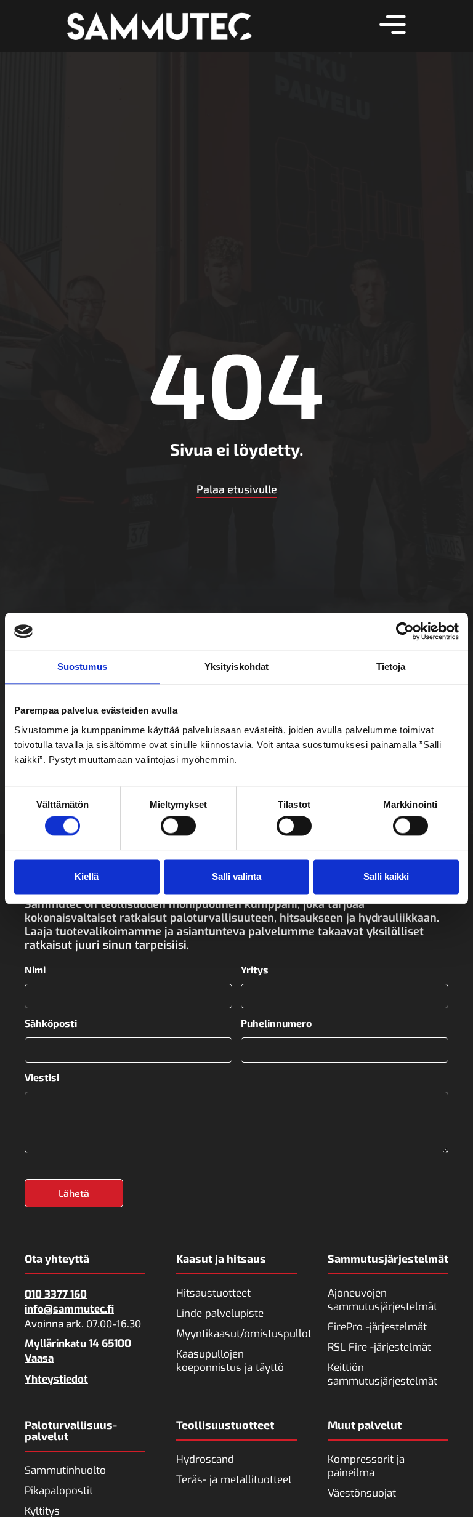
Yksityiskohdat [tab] (236, 666)
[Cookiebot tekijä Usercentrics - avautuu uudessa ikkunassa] (405, 631)
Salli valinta (236, 876)
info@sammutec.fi (69, 1309)
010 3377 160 (56, 1294)
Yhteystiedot (56, 1379)
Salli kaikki (386, 876)
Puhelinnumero (276, 1023)
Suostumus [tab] (82, 666)
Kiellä (87, 876)
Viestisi (42, 1077)
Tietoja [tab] (391, 666)
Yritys (255, 970)
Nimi (35, 970)
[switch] (178, 826)
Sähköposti (51, 1023)
